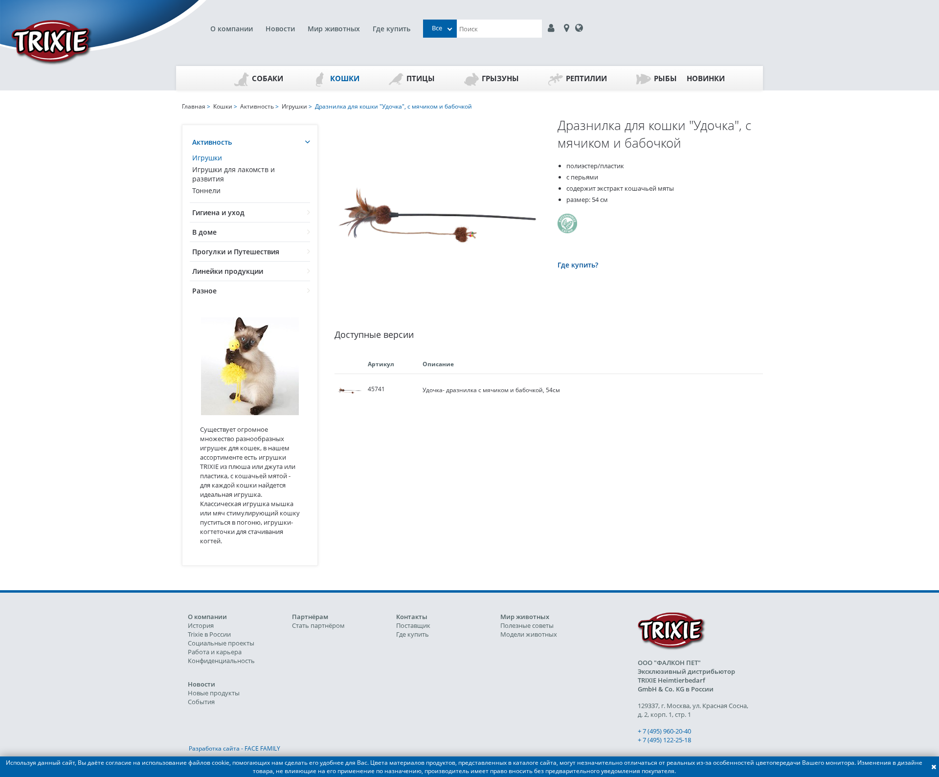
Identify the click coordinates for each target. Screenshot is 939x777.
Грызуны (500, 78)
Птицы (420, 78)
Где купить (391, 28)
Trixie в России (209, 634)
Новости (280, 28)
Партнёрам (310, 616)
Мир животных (334, 28)
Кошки (344, 78)
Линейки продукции (227, 271)
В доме (204, 232)
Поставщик (413, 625)
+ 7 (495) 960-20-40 (664, 731)
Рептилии (586, 78)
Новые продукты (214, 692)
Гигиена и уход (218, 212)
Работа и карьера (215, 651)
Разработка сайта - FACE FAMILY (234, 748)
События (201, 701)
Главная (193, 106)
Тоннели (206, 190)
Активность (212, 142)
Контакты (411, 616)
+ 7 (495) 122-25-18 (664, 739)
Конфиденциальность (221, 660)
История (201, 625)
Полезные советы (527, 625)
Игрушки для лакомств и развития (233, 174)
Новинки (706, 78)
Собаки (267, 78)
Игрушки (207, 157)
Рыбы (665, 78)
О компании (231, 28)
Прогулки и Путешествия (235, 251)
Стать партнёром (318, 625)
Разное (204, 290)
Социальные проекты (221, 643)
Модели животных (528, 634)
